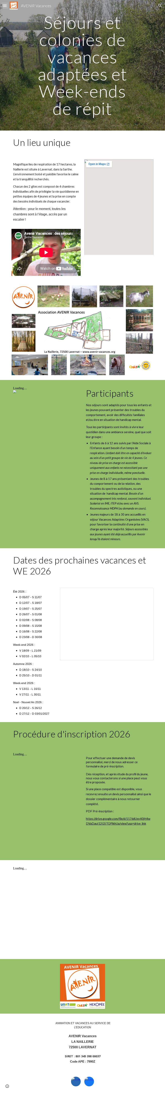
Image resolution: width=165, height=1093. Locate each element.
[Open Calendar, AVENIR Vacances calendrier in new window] (146, 593)
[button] (5, 5)
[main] (82, 65)
